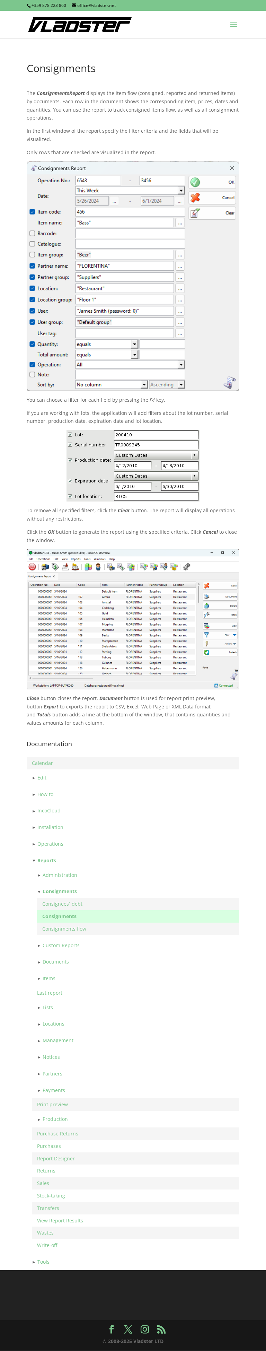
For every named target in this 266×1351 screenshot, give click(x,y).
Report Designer (56, 1158)
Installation (50, 827)
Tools (43, 1261)
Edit (41, 777)
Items (49, 978)
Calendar (42, 763)
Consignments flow (64, 928)
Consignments (60, 891)
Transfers (48, 1208)
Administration (60, 875)
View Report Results (60, 1220)
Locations (53, 1023)
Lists (48, 1007)
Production (55, 1119)
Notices (51, 1057)
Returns (46, 1170)
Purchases (49, 1146)
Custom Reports (61, 945)
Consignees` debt (62, 903)
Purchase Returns (57, 1133)
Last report (49, 993)
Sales (43, 1183)
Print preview (52, 1104)
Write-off (47, 1245)
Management (58, 1040)
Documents (56, 961)
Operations (50, 843)
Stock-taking (51, 1195)
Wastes (45, 1232)
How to (45, 794)
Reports (46, 860)
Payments (54, 1090)
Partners (52, 1073)
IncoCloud (49, 810)
